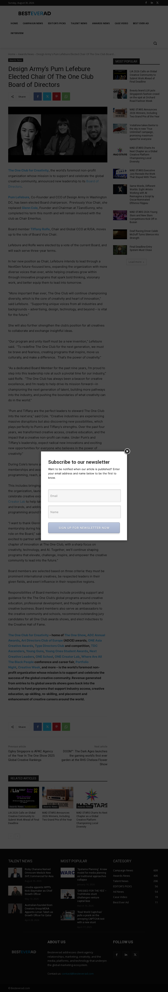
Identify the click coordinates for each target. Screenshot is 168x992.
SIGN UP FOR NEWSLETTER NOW (84, 527)
